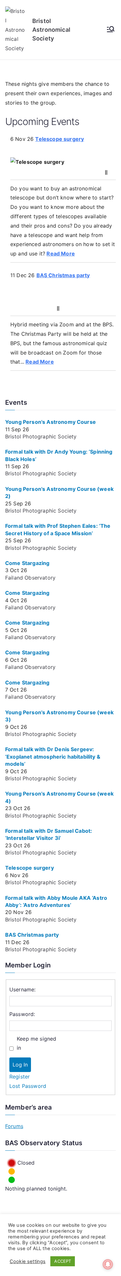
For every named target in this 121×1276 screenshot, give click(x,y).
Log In (20, 1064)
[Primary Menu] (111, 30)
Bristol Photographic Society (40, 436)
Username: (22, 989)
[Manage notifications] (108, 1264)
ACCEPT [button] (62, 1261)
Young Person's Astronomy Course (50, 422)
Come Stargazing (27, 563)
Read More (60, 253)
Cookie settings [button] (27, 1261)
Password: (22, 1014)
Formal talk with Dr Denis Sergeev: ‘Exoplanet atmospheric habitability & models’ (52, 756)
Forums (14, 1126)
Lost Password (27, 1086)
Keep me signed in (36, 1043)
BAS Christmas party (63, 275)
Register (19, 1076)
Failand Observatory (30, 577)
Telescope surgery (59, 139)
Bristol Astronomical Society (51, 29)
